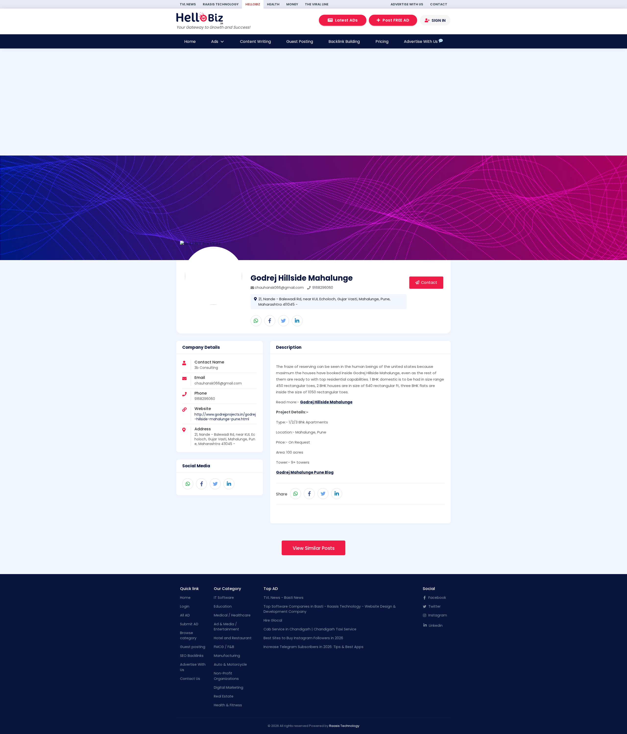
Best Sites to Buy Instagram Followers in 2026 (303, 638)
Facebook (436, 597)
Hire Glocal (273, 620)
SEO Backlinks (192, 655)
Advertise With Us (407, 4)
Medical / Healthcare (232, 615)
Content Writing (255, 41)
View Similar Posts (314, 548)
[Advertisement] (241, 121)
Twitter (434, 606)
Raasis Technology (221, 4)
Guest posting (192, 646)
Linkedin (435, 625)
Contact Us (190, 678)
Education (223, 606)
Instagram (437, 615)
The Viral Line (316, 4)
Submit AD (189, 624)
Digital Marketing (228, 687)
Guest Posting (299, 41)
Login (184, 606)
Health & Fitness (228, 705)
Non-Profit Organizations (226, 676)
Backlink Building (344, 41)
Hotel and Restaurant (233, 638)
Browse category (188, 635)
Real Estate (223, 696)
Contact (438, 4)
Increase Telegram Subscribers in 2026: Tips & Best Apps (313, 646)
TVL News (188, 4)
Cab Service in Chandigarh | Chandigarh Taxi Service (310, 629)
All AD (185, 615)
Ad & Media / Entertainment (226, 627)
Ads (215, 41)
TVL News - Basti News (283, 597)
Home (190, 41)
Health (273, 4)
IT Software (224, 597)
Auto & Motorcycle (230, 664)
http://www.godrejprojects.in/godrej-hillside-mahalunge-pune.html (225, 416)
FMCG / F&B (224, 646)
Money (292, 4)
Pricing (381, 41)
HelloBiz (252, 4)
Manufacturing (227, 655)
